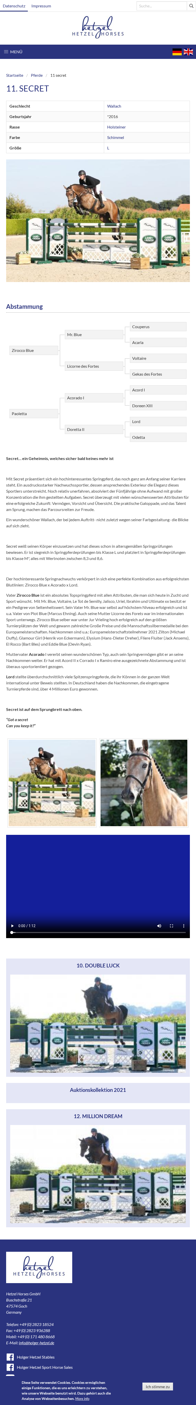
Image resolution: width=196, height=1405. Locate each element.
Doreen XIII (142, 405)
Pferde (37, 75)
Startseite (14, 75)
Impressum (41, 5)
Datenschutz (14, 5)
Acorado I (75, 397)
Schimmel (115, 137)
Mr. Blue (74, 334)
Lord (136, 421)
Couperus (141, 326)
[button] (13, 52)
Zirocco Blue (23, 350)
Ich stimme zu (158, 1386)
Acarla (137, 342)
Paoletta (19, 413)
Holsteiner (116, 126)
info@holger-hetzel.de (36, 1342)
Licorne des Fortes (83, 366)
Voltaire (139, 358)
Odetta (138, 437)
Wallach (114, 106)
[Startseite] (98, 28)
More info (82, 1399)
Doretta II (75, 429)
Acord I (138, 389)
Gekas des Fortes (147, 374)
